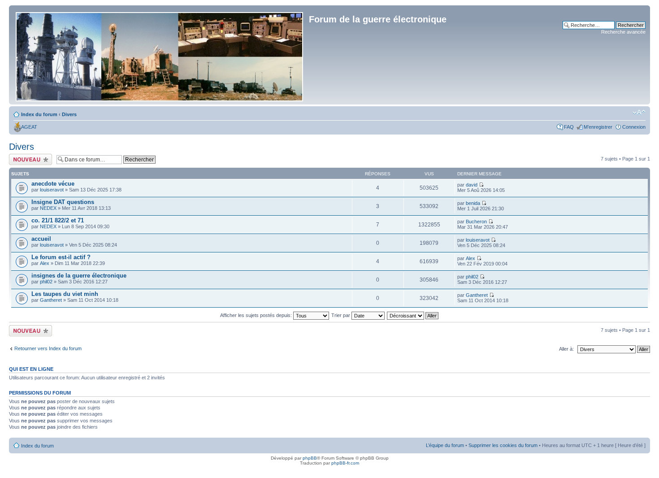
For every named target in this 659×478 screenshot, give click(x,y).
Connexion (634, 127)
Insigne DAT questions (62, 202)
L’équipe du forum (445, 445)
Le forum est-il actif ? (61, 257)
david (471, 184)
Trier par (341, 315)
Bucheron (476, 221)
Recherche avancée (623, 32)
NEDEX (48, 208)
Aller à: (566, 349)
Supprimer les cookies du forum (503, 445)
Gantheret (51, 300)
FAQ (569, 127)
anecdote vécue (52, 183)
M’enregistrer (598, 127)
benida (473, 203)
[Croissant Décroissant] (413, 315)
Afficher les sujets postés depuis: (256, 315)
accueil (41, 238)
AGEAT (29, 127)
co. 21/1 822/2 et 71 (57, 220)
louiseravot (52, 189)
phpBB (310, 458)
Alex (44, 263)
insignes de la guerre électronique (78, 275)
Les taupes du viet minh (64, 294)
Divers (69, 114)
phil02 (46, 281)
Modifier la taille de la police (639, 113)
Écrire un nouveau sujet (29, 159)
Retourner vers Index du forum (48, 348)
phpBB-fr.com (345, 463)
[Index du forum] (160, 55)
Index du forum (39, 114)
